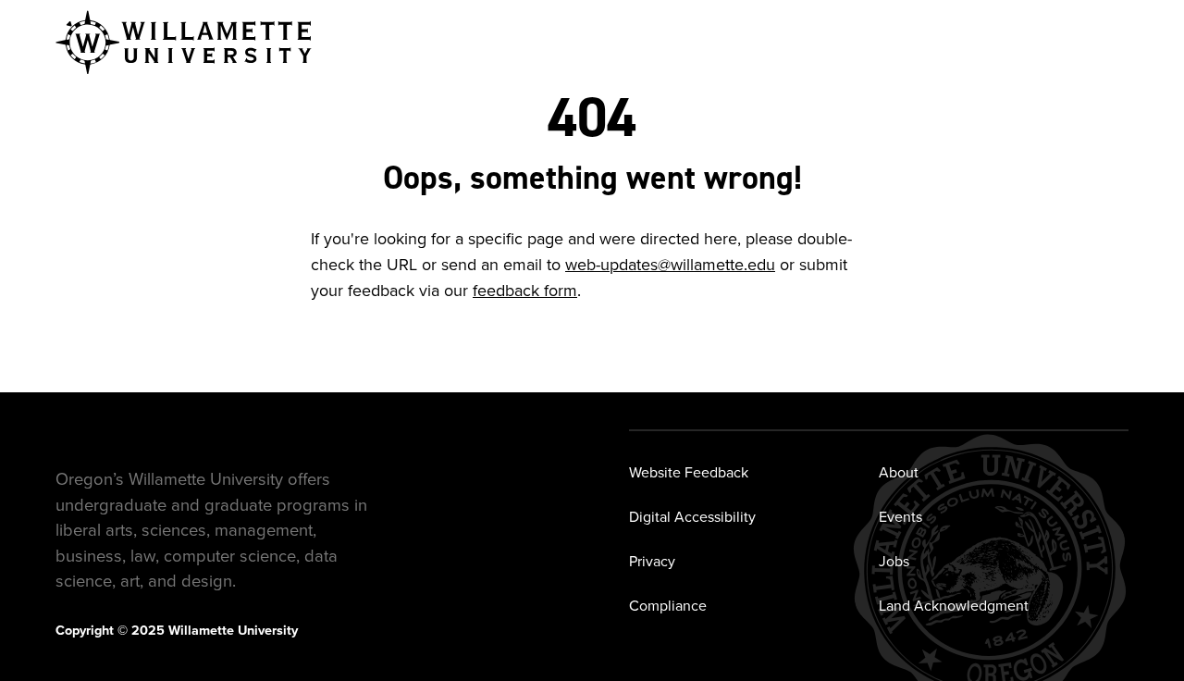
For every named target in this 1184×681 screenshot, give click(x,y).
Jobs (894, 561)
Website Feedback (688, 472)
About (899, 472)
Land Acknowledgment (954, 605)
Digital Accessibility (692, 516)
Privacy (652, 561)
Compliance (668, 605)
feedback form (525, 290)
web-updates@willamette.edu (670, 264)
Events (900, 516)
